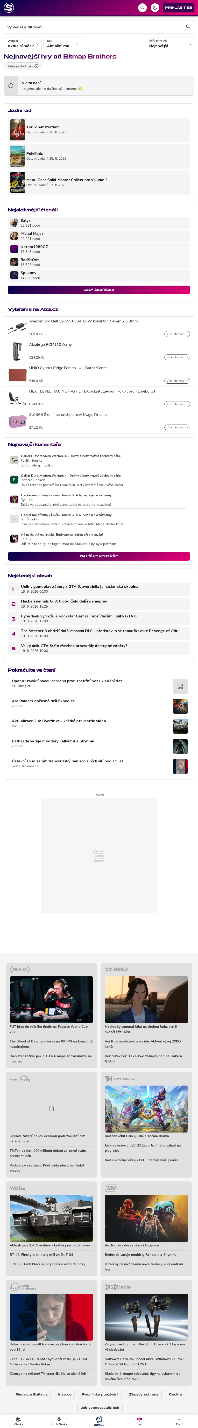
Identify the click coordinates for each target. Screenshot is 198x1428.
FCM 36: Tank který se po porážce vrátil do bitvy (47, 1264)
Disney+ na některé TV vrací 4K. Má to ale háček (48, 1374)
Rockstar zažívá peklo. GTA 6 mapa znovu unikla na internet (51, 1059)
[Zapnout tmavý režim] (155, 7)
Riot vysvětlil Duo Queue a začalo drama (137, 1136)
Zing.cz (17, 706)
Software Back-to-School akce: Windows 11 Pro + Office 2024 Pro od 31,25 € (145, 1361)
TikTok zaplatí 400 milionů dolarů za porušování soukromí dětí (48, 1153)
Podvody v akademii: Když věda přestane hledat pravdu (47, 1168)
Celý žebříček (99, 290)
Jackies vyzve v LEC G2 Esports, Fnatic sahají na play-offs (143, 1148)
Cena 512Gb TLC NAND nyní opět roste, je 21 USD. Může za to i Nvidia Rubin (50, 1361)
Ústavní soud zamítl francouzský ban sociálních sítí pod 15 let (67, 761)
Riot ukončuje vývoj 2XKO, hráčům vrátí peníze (141, 1160)
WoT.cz (17, 726)
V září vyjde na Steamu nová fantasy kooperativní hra (144, 1267)
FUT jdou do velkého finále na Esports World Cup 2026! (49, 1029)
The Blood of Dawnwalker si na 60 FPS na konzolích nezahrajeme (51, 1044)
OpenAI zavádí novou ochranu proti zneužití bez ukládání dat (67, 681)
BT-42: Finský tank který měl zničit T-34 (41, 1255)
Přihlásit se (178, 7)
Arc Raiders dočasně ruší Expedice (43, 701)
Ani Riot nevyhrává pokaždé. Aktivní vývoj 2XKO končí (143, 1044)
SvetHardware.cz (25, 766)
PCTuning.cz (21, 686)
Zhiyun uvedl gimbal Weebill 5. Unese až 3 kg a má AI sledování (145, 1347)
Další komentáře (99, 556)
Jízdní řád (19, 110)
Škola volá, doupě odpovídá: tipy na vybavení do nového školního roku (142, 1376)
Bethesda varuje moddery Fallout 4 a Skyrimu (53, 741)
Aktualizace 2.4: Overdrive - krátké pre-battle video (59, 721)
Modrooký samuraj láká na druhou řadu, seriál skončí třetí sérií (141, 1029)
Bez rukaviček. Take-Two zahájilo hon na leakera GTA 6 (143, 1059)
